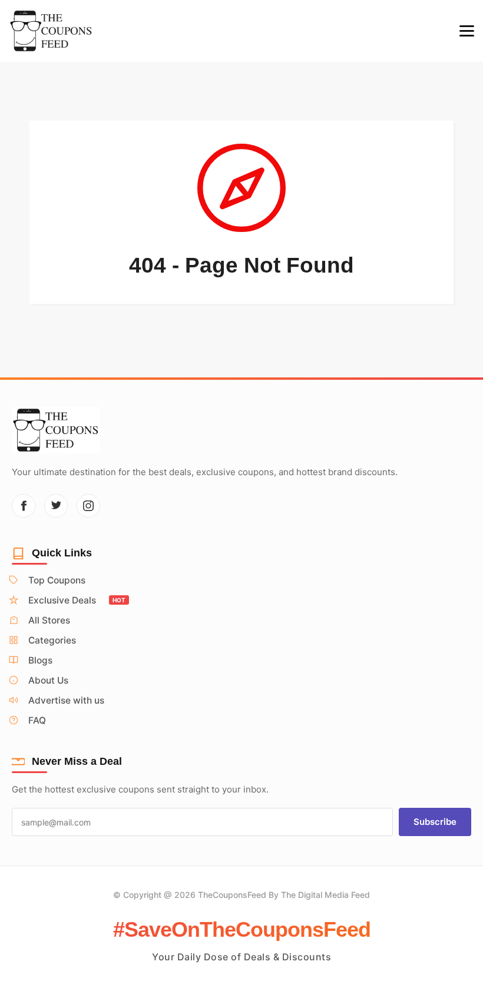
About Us (48, 680)
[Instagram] (88, 506)
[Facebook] (23, 506)
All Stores (49, 620)
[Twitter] (56, 506)
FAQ (37, 720)
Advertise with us (66, 700)
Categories (52, 640)
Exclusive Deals (76, 600)
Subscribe (434, 821)
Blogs (40, 660)
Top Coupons (56, 580)
